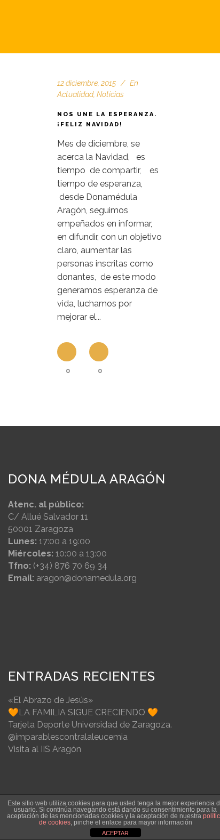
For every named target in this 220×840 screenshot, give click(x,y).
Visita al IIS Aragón (44, 749)
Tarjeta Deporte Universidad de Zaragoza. (90, 725)
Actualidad (75, 94)
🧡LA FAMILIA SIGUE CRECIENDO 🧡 (83, 712)
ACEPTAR (115, 833)
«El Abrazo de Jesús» (50, 700)
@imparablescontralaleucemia (68, 737)
